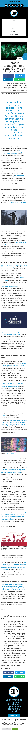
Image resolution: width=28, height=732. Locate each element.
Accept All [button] (14, 728)
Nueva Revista (10, 453)
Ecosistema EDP (14, 34)
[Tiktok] (18, 5)
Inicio (14, 20)
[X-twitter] (9, 5)
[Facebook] (6, 5)
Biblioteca (14, 31)
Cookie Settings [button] (6, 728)
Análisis (13, 29)
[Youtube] (12, 5)
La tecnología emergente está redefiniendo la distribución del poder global (14, 266)
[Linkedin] (22, 5)
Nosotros (14, 23)
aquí (13, 550)
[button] (9, 76)
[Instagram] (15, 5)
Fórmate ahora (14, 26)
